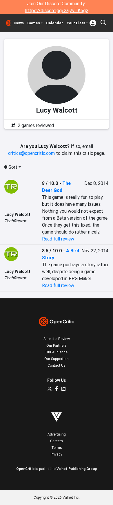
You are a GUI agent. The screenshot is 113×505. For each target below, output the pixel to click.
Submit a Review (56, 339)
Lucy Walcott (17, 214)
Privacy (56, 454)
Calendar (54, 23)
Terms (56, 447)
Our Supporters (56, 359)
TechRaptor (15, 220)
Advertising (57, 434)
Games (33, 23)
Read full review (58, 239)
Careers (56, 441)
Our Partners (56, 345)
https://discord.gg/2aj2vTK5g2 (56, 10)
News (19, 23)
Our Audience (56, 352)
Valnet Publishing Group (77, 469)
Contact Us (56, 365)
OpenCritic (25, 469)
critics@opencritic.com (31, 153)
